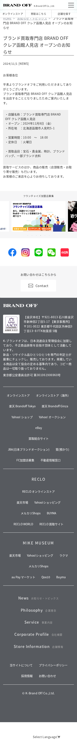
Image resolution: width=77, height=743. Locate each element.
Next (72, 216)
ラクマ (63, 555)
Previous (4, 216)
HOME (7, 18)
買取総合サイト (39, 438)
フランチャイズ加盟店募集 (38, 196)
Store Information (38, 646)
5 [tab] (45, 235)
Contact (42, 285)
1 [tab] (28, 235)
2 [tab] (32, 235)
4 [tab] (41, 235)
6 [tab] (49, 235)
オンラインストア (12, 13)
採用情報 (27, 676)
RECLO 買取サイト (51, 524)
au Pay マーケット (23, 577)
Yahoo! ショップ (22, 417)
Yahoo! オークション (52, 417)
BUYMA (51, 513)
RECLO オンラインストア (38, 491)
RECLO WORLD (23, 524)
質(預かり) (62, 449)
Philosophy (38, 610)
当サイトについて (21, 665)
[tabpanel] (38, 216)
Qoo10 (45, 577)
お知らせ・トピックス (32, 18)
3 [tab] (36, 235)
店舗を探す (64, 13)
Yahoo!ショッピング (47, 502)
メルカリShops (31, 513)
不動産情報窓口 (50, 460)
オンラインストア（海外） (53, 395)
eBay (38, 428)
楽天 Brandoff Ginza (55, 406)
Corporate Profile (38, 634)
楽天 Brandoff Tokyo (22, 406)
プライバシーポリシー (53, 665)
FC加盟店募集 (25, 460)
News (38, 598)
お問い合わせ (47, 676)
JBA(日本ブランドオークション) (28, 449)
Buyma (61, 577)
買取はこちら (38, 13)
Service (38, 622)
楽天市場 (22, 502)
